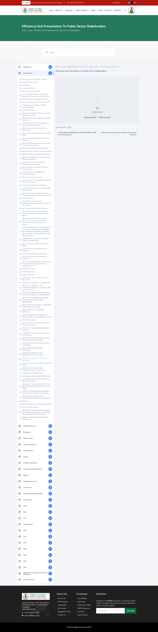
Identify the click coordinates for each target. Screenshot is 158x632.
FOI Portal (81, 611)
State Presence (83, 615)
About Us (59, 10)
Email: (32, 615)
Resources (68, 10)
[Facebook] (129, 3)
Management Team (64, 611)
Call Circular (81, 602)
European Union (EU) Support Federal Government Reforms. (119, 134)
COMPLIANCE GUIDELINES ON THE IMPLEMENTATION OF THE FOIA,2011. (77, 134)
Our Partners (62, 608)
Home (51, 10)
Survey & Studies (81, 10)
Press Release (82, 598)
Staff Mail (117, 10)
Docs (30, 30)
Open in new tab (105, 117)
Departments (62, 605)
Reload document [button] (90, 117)
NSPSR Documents (84, 608)
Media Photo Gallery (84, 605)
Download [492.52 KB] (63, 127)
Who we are (62, 598)
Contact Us (108, 10)
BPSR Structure (63, 602)
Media (93, 10)
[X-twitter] (132, 3)
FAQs (100, 10)
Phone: (32, 612)
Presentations (72, 67)
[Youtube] (134, 3)
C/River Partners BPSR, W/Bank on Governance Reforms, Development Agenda (35, 3)
